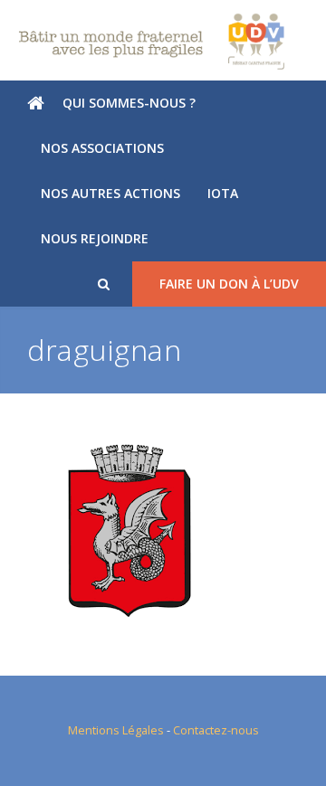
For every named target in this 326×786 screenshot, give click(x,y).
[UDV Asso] (163, 41)
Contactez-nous (216, 730)
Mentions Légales (116, 730)
